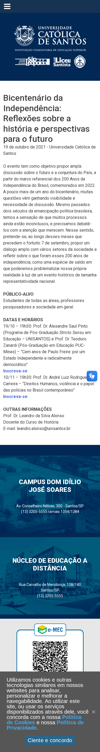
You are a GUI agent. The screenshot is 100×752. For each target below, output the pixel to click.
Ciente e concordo (50, 740)
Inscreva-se (15, 370)
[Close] (93, 711)
